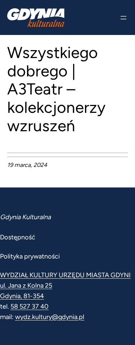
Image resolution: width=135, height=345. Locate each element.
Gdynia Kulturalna (25, 217)
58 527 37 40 (29, 306)
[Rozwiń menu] (123, 17)
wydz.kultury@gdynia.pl (49, 317)
